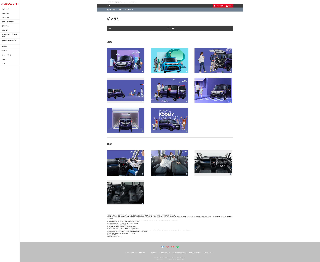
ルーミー (109, 6)
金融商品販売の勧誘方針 (195, 252)
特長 (120, 9)
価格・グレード (111, 9)
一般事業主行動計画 (165, 252)
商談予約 (230, 6)
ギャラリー (128, 9)
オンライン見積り (220, 6)
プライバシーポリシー (209, 252)
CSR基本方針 (154, 252)
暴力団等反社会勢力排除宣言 (179, 252)
